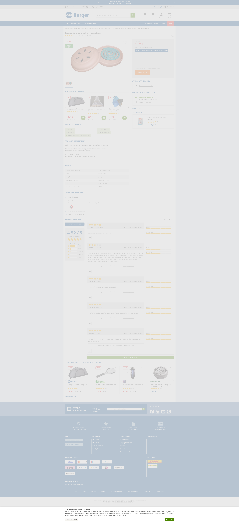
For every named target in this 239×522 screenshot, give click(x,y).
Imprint (103, 491)
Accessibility (147, 491)
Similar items (142, 73)
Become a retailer (97, 446)
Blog (155, 7)
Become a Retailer (125, 452)
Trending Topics (151, 23)
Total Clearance (90, 23)
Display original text (128, 266)
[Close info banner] (174, 2)
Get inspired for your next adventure (120, 2)
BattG (84, 491)
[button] (99, 2)
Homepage (68, 28)
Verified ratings (75, 244)
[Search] (133, 15)
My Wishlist (95, 442)
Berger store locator (72, 444)
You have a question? (73, 440)
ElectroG (93, 491)
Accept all (169, 519)
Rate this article (75, 224)
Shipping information (126, 442)
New (163, 23)
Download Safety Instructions (148, 99)
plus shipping (149, 47)
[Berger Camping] (79, 15)
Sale (170, 23)
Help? (160, 7)
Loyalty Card (96, 449)
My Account (96, 439)
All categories (74, 23)
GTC (76, 491)
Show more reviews (130, 357)
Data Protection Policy (116, 491)
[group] (69, 84)
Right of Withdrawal (133, 491)
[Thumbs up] (90, 237)
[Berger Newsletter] (143, 409)
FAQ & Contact (124, 439)
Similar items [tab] (72, 363)
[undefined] (160, 121)
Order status (124, 449)
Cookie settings (160, 491)
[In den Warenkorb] (83, 118)
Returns (122, 446)
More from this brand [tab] (92, 363)
